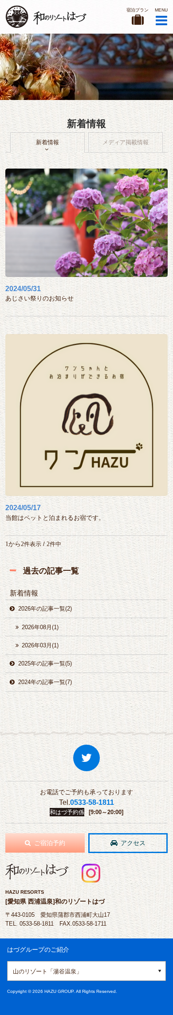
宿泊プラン (137, 10)
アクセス (133, 842)
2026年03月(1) (40, 645)
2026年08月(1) (40, 627)
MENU (161, 10)
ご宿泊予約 (49, 842)
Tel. (86, 802)
